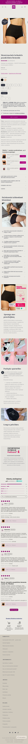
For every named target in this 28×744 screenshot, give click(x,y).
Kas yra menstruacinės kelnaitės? (10, 666)
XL (19, 85)
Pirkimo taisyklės (6, 721)
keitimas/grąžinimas (20, 113)
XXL (3, 88)
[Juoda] (2, 80)
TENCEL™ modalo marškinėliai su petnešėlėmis (13, 154)
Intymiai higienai (6, 642)
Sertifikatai (5, 692)
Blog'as (4, 698)
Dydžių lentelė (4, 73)
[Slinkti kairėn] (11, 52)
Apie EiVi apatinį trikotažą (8, 674)
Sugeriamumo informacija (15, 73)
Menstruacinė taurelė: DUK (9, 671)
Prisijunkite (5, 724)
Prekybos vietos (6, 718)
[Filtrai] (2, 497)
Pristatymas (5, 715)
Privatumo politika (7, 695)
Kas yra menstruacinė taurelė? (10, 669)
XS (3, 85)
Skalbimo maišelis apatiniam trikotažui (13, 168)
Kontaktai (5, 683)
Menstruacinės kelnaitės (8, 645)
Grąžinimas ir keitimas (8, 712)
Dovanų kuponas (6, 654)
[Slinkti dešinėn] (16, 52)
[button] (2, 7)
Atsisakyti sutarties (7, 709)
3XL (8, 88)
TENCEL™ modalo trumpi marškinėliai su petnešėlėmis (13, 161)
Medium (4, 93)
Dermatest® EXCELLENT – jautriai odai (12, 639)
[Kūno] (5, 80)
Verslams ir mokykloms (8, 651)
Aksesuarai (5, 648)
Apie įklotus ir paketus (8, 663)
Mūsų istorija (5, 686)
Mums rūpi (5, 689)
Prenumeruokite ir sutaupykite (9, 727)
